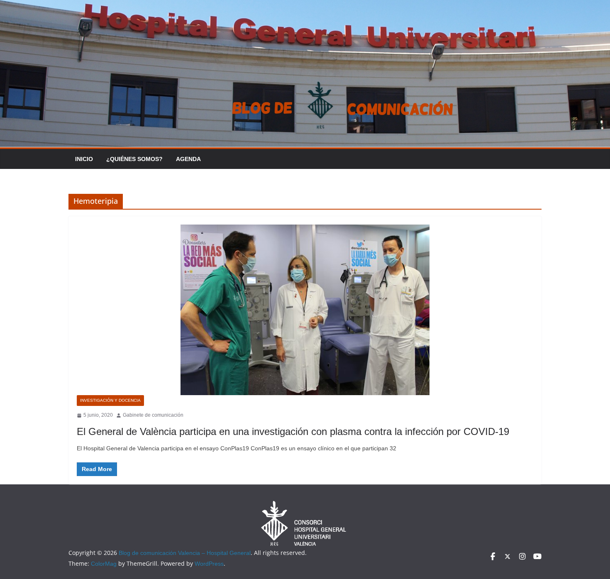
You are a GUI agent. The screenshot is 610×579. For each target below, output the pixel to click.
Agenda (188, 159)
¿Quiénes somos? (134, 159)
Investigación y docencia (110, 400)
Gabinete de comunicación (153, 415)
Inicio (84, 159)
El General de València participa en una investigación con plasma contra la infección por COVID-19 (293, 431)
